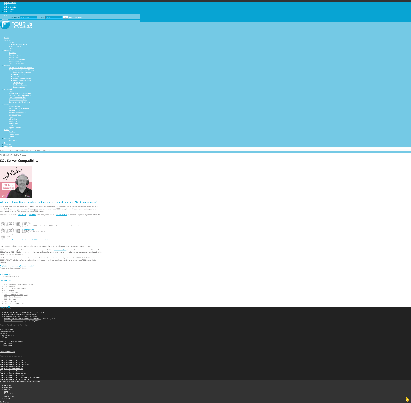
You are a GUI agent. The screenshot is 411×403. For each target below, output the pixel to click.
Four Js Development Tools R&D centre (14, 379)
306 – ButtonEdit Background (15, 303)
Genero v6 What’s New (12, 316)
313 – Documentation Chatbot (15, 288)
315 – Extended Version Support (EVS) (18, 284)
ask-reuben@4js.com (19, 268)
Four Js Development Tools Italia (12, 375)
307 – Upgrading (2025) (13, 301)
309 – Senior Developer (13, 297)
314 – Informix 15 (10, 286)
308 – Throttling (10, 299)
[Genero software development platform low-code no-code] (16, 34)
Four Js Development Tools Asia (12, 366)
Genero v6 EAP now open (13, 321)
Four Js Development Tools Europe (13, 362)
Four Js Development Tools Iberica (13, 373)
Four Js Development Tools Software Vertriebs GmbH (20, 377)
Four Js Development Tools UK (11, 369)
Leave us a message (7, 352)
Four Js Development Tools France (12, 371)
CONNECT (32, 215)
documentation (60, 250)
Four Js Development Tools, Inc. (11, 360)
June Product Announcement (14, 314)
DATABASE (22, 215)
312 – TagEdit (9, 290)
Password (41, 17)
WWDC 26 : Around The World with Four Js (19, 312)
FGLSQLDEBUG (61, 215)
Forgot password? (75, 17)
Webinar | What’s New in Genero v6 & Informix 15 (22, 319)
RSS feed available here (10, 276)
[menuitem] (72, 38)
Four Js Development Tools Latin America (15, 364)
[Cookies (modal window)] (407, 399)
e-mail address (14, 17)
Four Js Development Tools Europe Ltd (25, 381)
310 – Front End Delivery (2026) (16, 295)
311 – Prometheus (11, 292)
